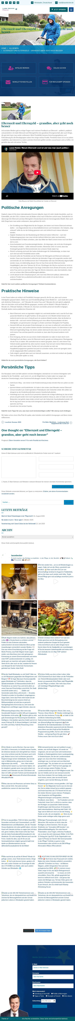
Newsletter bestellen (22, 82)
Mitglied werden (22, 68)
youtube (18, 2)
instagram (2, 2)
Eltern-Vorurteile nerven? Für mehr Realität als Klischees (28, 440)
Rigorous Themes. (15, 1019)
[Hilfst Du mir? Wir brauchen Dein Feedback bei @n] (19, 581)
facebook (6, 2)
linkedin (10, 2)
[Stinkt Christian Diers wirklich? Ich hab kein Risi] (56, 654)
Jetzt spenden (59, 10)
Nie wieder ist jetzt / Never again (11, 520)
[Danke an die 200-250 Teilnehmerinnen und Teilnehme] (19, 909)
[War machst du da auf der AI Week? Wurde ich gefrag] (19, 873)
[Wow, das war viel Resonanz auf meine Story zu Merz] (19, 800)
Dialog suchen (60, 68)
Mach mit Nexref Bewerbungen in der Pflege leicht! (17, 516)
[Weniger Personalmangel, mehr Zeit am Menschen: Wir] (56, 836)
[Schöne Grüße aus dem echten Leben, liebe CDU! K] (56, 691)
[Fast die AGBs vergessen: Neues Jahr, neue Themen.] (56, 727)
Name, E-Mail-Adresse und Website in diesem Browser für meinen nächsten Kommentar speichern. (37, 482)
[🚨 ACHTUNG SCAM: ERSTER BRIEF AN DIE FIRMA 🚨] (56, 873)
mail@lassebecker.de (66, 3)
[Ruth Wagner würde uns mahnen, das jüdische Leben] (19, 654)
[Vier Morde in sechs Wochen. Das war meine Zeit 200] (19, 764)
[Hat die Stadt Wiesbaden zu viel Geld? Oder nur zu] (19, 691)
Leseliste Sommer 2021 (13, 422)
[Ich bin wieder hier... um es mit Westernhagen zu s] (56, 581)
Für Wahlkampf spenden (59, 82)
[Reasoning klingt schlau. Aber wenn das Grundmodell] (19, 727)
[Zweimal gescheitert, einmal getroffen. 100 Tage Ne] (56, 800)
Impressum (5, 548)
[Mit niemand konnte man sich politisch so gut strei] (56, 764)
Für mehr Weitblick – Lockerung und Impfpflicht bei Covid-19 (56, 422)
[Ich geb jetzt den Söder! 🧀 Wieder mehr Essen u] (56, 618)
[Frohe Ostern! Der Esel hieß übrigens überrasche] (19, 618)
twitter (14, 2)
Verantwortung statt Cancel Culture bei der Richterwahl (18, 524)
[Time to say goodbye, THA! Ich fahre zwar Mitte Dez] (19, 836)
